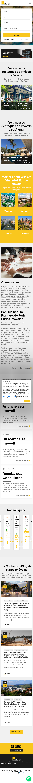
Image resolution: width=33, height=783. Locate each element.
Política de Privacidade (9, 396)
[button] (31, 533)
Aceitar (27, 401)
